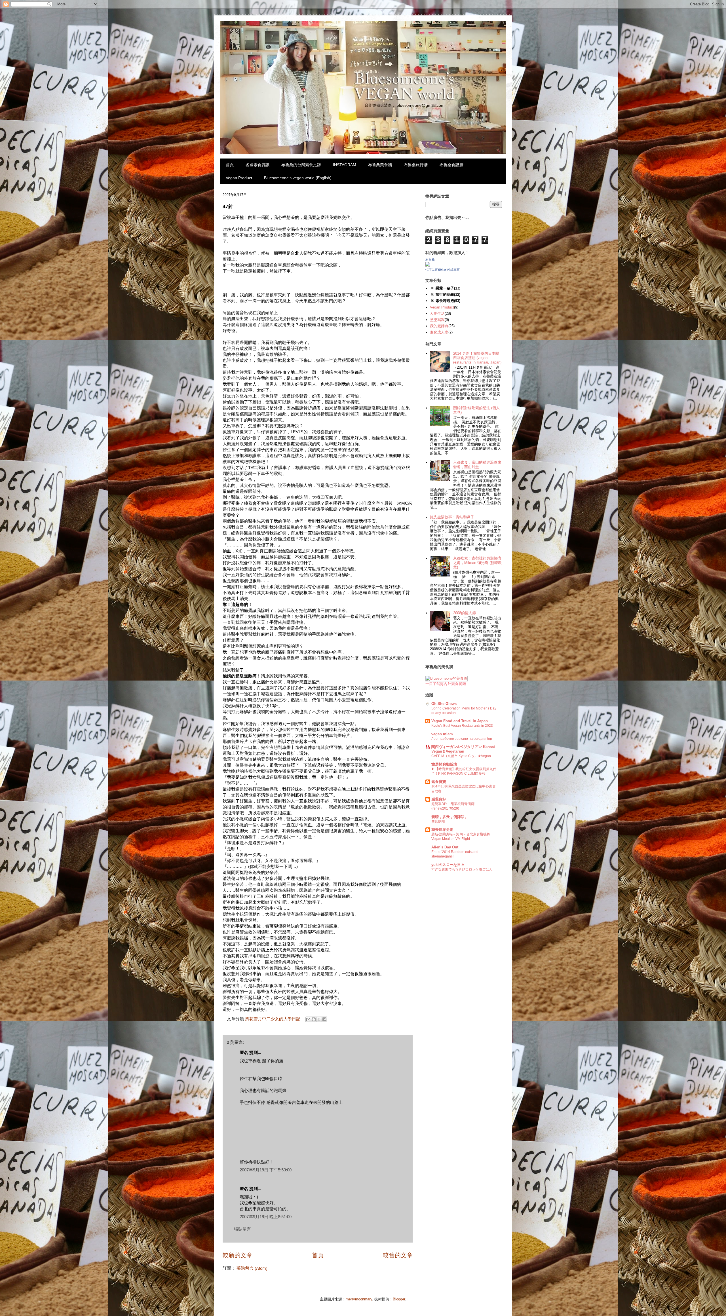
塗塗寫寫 (437, 320)
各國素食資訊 (257, 164)
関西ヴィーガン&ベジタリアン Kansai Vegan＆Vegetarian (463, 749)
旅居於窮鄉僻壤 (444, 764)
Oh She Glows (444, 704)
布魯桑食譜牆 (451, 164)
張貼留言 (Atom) (252, 1268)
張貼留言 (242, 1229)
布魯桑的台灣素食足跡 (301, 164)
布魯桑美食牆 (380, 164)
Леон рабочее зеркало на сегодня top (461, 739)
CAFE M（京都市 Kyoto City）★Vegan (461, 756)
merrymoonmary (359, 1299)
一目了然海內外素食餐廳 (445, 684)
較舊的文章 (398, 1255)
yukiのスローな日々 (448, 865)
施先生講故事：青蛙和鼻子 (452, 517)
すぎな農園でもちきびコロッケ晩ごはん (462, 869)
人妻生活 (437, 313)
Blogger (399, 1299)
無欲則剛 (438, 821)
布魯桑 (430, 259)
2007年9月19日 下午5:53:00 (266, 1169)
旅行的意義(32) (448, 294)
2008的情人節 (464, 613)
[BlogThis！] (313, 1019)
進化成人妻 (439, 332)
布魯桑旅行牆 (416, 164)
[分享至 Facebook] (324, 1019)
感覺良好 (438, 799)
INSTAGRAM (344, 164)
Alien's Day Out (444, 847)
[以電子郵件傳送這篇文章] (308, 1019)
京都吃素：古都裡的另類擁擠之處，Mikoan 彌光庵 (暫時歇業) (477, 562)
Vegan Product (239, 178)
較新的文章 (237, 1255)
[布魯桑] (427, 265)
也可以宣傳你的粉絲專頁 (442, 269)
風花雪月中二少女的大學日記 (272, 1018)
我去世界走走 (442, 829)
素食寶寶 (438, 782)
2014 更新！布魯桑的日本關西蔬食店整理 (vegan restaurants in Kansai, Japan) (477, 357)
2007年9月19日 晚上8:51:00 (266, 1216)
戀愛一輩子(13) (448, 288)
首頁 (230, 164)
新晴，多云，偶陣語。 (449, 817)
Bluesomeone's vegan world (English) (298, 178)
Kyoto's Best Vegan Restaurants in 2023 (462, 726)
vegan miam (442, 734)
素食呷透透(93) (448, 301)
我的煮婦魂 (439, 326)
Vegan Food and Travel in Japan (459, 721)
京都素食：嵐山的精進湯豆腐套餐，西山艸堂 (477, 464)
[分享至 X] (319, 1019)
